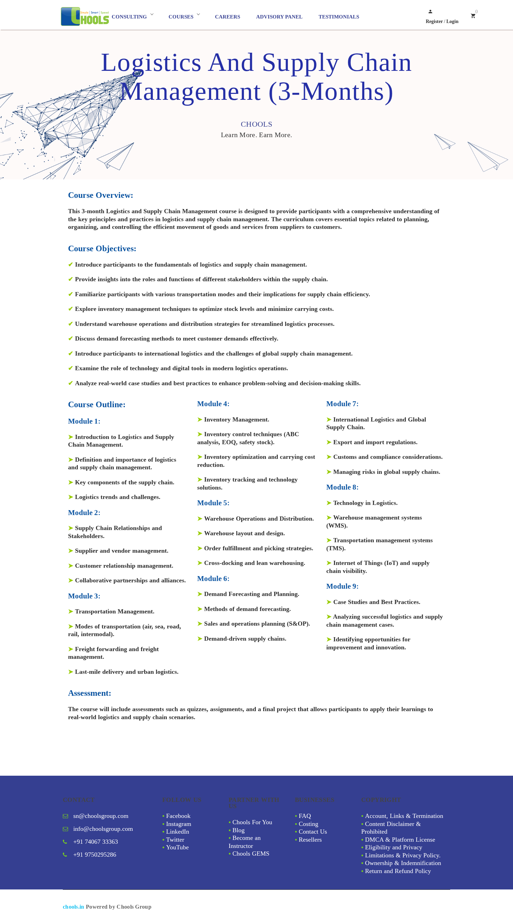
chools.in (73, 907)
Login (452, 21)
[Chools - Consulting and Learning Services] (85, 16)
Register (434, 21)
